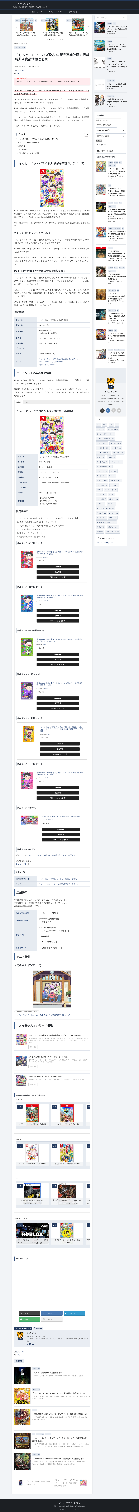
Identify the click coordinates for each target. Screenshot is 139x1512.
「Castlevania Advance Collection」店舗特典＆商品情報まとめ (58, 1458)
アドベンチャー (102, 443)
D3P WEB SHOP (22, 913)
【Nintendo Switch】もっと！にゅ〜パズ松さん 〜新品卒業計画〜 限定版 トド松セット (59, 774)
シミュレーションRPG (104, 466)
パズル (19, 74)
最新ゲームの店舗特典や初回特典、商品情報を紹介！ (69, 1506)
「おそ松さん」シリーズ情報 (29, 153)
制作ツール (112, 518)
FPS (98, 425)
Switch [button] (18, 402)
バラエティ (114, 485)
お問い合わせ (73, 12)
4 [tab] (49, 40)
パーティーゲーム (110, 490)
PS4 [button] (26, 402)
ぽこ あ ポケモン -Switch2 (67, 1124)
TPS (111, 425)
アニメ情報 (22, 150)
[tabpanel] (27, 27)
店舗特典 (21, 146)
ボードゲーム (113, 499)
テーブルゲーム (116, 480)
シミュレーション (120, 323)
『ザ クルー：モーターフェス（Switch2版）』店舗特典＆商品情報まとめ (116, 46)
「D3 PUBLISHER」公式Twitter (51, 362)
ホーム (20, 12)
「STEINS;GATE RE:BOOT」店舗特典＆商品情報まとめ (117, 276)
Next (88, 27)
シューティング (102, 471)
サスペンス (100, 457)
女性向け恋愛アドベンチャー (106, 522)
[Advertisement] (52, 1284)
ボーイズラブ (101, 499)
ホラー (111, 494)
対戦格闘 (122, 196)
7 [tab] (56, 40)
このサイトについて (55, 12)
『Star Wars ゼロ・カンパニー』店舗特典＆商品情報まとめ (116, 316)
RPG (104, 425)
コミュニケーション (103, 452)
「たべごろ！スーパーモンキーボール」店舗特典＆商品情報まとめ (58, 1393)
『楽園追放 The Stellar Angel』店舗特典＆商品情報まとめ (117, 101)
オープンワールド (117, 260)
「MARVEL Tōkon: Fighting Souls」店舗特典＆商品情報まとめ (116, 191)
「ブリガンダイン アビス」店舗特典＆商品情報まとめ (116, 355)
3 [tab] (47, 40)
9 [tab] (60, 40)
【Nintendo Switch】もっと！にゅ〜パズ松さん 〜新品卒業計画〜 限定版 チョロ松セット (59, 640)
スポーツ (114, 241)
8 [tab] (58, 40)
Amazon (57, 567)
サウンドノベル (118, 452)
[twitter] (28, 1344)
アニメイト (20, 935)
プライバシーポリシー (104, 543)
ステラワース (21, 948)
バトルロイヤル (102, 485)
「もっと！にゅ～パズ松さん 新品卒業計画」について (38, 139)
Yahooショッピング (57, 577)
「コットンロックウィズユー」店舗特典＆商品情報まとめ (116, 335)
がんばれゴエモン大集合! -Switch (32, 1164)
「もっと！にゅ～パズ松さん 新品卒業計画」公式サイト (59, 359)
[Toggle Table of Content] (85, 135)
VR (117, 425)
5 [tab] (51, 40)
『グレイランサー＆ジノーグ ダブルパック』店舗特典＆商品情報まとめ (117, 29)
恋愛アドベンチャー (112, 531)
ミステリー (100, 504)
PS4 (23, 71)
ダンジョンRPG (102, 480)
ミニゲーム (111, 504)
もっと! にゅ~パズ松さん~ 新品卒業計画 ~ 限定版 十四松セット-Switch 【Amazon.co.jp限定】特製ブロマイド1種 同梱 (61, 729)
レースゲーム (113, 513)
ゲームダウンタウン (23, 4)
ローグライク (101, 518)
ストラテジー (101, 476)
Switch (18, 71)
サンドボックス (102, 462)
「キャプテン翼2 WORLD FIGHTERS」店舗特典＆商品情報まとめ (117, 233)
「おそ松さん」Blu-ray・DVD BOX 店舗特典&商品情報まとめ (44, 1015)
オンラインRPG (116, 443)
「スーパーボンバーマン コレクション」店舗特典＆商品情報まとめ (116, 171)
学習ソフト (100, 527)
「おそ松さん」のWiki (47, 365)
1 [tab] (43, 40)
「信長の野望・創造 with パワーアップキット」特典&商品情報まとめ (59, 1414)
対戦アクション (113, 527)
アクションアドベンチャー (105, 434)
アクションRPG (113, 429)
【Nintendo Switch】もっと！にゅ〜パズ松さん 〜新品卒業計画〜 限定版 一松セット (59, 684)
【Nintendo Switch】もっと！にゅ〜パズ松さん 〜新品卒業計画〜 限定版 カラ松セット (59, 597)
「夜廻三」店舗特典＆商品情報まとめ (47, 1372)
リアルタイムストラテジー (105, 508)
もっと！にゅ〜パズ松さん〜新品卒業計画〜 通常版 (61, 816)
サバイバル (111, 457)
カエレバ (45, 557)
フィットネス (101, 494)
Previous (16, 27)
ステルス (112, 221)
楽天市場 (58, 572)
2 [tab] (45, 40)
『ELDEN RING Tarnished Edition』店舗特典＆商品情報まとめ (116, 253)
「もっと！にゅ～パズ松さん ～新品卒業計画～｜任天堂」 (51, 855)
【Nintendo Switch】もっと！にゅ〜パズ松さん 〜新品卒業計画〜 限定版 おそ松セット (59, 553)
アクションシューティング (105, 438)
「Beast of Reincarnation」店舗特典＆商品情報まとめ (116, 296)
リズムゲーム (101, 513)
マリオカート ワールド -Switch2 (32, 1124)
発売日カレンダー (38, 12)
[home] (33, 1344)
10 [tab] (62, 40)
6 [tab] (54, 40)
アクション (100, 429)
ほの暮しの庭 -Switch (67, 1164)
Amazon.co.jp (22, 920)
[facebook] (30, 1344)
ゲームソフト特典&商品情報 (28, 142)
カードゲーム (116, 448)
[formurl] (113, 410)
